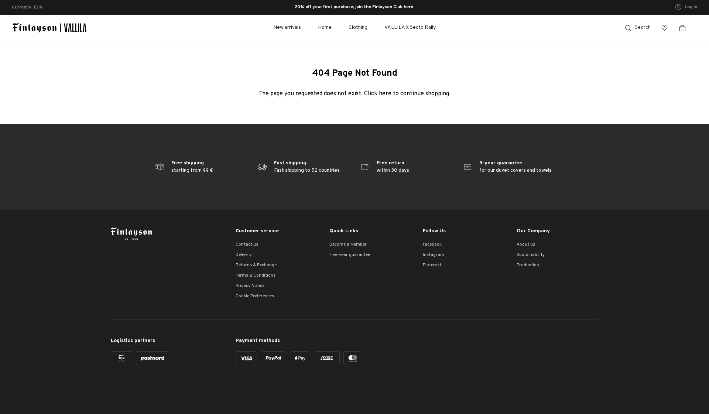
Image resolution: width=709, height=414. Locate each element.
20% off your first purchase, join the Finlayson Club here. (354, 7)
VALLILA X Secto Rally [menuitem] (410, 27)
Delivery (243, 255)
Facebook (432, 244)
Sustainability (531, 255)
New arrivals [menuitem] (287, 27)
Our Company (533, 231)
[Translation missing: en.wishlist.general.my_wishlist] (664, 28)
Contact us (247, 244)
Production (528, 265)
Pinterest (432, 265)
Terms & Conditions (255, 275)
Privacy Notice (250, 286)
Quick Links (343, 231)
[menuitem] (325, 28)
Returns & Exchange (256, 265)
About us (526, 244)
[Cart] (685, 28)
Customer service (257, 231)
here (385, 93)
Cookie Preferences (255, 296)
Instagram (433, 255)
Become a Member (348, 244)
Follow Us (434, 231)
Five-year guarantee (349, 255)
